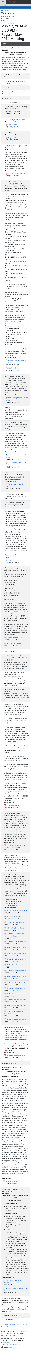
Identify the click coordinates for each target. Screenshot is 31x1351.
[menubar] (8, 2)
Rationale (6, 19)
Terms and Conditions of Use (10, 1344)
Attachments (7, 21)
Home (4, 5)
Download (6, 10)
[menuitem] (3, 2)
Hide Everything (8, 23)
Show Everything (8, 16)
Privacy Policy (6, 1342)
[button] (3, 2)
